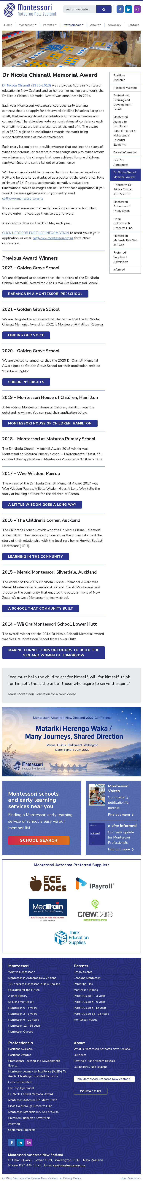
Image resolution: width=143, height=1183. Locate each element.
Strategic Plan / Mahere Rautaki (94, 1061)
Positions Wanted (125, 88)
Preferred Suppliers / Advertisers (120, 257)
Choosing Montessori (87, 978)
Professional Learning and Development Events (122, 102)
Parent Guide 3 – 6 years (90, 1002)
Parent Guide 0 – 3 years (90, 996)
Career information (125, 152)
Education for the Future (24, 990)
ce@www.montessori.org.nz (22, 198)
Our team (80, 1055)
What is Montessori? (21, 972)
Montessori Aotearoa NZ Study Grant (121, 206)
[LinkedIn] (128, 9)
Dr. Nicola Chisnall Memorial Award (124, 174)
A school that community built (40, 608)
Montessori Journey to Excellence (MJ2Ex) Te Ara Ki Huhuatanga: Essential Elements (124, 131)
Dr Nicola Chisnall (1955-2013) (26, 85)
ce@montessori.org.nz (69, 1165)
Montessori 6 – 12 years (23, 1020)
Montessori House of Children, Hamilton (50, 423)
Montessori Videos (86, 990)
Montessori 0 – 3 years (22, 1008)
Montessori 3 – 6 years (22, 1014)
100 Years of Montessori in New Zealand (34, 984)
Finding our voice (26, 335)
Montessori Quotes (20, 1031)
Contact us (90, 1091)
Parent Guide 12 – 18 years (91, 1014)
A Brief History (17, 996)
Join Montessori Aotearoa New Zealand (103, 1079)
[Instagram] (137, 9)
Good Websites (130, 1178)
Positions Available (119, 77)
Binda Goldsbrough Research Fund (122, 223)
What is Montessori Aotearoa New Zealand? (102, 1049)
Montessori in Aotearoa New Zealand (32, 978)
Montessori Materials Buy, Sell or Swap (125, 240)
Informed (119, 269)
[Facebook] (120, 9)
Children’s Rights (26, 382)
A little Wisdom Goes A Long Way (42, 504)
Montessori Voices (85, 1020)
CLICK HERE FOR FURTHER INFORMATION (35, 233)
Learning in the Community (35, 556)
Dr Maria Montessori (21, 1002)
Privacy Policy (72, 1178)
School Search (39, 840)
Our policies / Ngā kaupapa (90, 1067)
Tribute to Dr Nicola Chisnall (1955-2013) (123, 189)
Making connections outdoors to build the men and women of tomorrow (53, 652)
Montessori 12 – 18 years (24, 1026)
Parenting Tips (83, 984)
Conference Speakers (21, 1130)
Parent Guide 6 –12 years (90, 1008)
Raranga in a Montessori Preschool (45, 294)
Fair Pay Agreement (120, 162)
